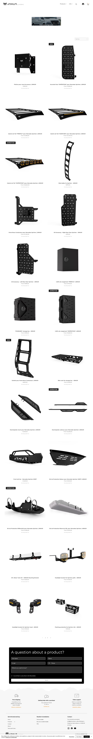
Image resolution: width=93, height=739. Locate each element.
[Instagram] (68, 728)
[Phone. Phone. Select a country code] (49, 663)
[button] (88, 4)
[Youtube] (75, 728)
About (9, 726)
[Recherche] (76, 4)
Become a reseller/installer (42, 721)
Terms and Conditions (12, 728)
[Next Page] (50, 637)
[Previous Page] (42, 637)
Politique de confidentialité (11, 737)
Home (9, 719)
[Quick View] (25, 62)
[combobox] (81, 39)
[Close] (91, 736)
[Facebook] (72, 728)
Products (10, 721)
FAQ (38, 723)
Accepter (87, 736)
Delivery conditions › (16, 707)
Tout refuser (79, 736)
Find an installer (40, 719)
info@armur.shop (71, 721)
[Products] (14, 722)
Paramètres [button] (71, 736)
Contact (9, 724)
